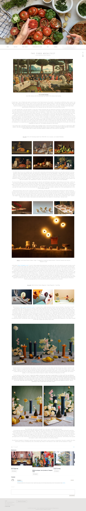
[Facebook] (82, 54)
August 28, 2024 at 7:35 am (20, 481)
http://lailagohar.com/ (23, 265)
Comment (13, 486)
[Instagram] (82, 52)
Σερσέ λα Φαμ (57, 468)
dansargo (49, 509)
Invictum (41, 509)
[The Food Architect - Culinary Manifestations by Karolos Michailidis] (43, 54)
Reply (72, 480)
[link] (74, 47)
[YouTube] (83, 56)
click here (64, 482)
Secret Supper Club (14, 468)
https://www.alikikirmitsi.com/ (27, 307)
